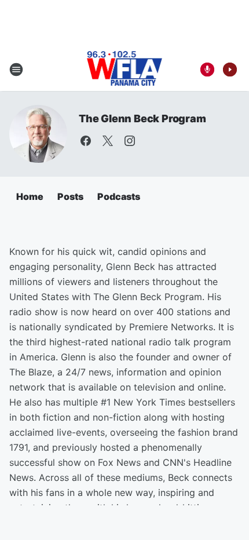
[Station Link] (125, 69)
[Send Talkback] (207, 69)
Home (29, 196)
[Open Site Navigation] (16, 69)
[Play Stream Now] (230, 69)
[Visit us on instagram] (130, 141)
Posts (70, 196)
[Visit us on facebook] (86, 141)
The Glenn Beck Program (142, 118)
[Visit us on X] (108, 141)
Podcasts (118, 196)
